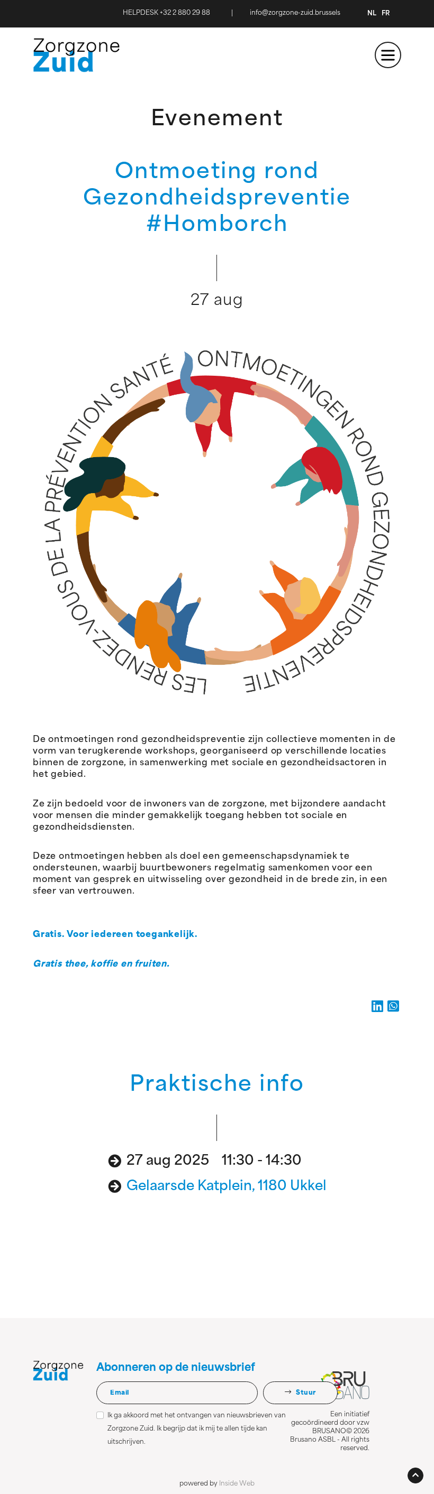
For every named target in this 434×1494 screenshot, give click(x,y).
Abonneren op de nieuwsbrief (175, 1368)
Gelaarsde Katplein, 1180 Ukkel (226, 1186)
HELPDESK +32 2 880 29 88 (166, 13)
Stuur (305, 1393)
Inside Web (237, 1484)
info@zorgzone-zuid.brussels (295, 13)
